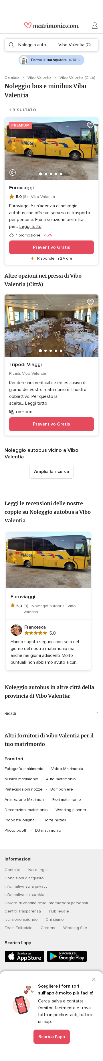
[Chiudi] (94, 979)
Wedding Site (75, 927)
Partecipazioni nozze (24, 789)
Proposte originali (20, 820)
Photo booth (16, 830)
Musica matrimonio (21, 779)
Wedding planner (71, 809)
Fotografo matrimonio (24, 768)
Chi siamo (55, 919)
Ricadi (10, 713)
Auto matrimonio (61, 779)
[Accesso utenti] (95, 26)
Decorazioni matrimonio (26, 809)
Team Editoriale (19, 927)
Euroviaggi (21, 187)
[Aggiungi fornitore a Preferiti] (90, 125)
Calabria (13, 77)
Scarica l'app (51, 1037)
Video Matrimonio (67, 768)
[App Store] (25, 960)
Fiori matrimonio (66, 799)
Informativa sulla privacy (26, 886)
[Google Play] (67, 960)
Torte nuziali (55, 820)
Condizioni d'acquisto (24, 878)
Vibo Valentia (40, 77)
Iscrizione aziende (21, 919)
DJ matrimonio (48, 830)
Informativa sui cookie (24, 894)
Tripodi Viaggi (25, 364)
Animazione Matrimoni (25, 799)
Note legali (38, 869)
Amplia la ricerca (51, 471)
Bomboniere (61, 789)
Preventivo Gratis (51, 247)
